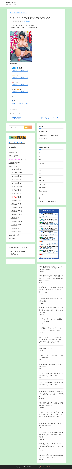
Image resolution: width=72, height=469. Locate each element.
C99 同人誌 (14, 232)
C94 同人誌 (14, 214)
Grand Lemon (43, 191)
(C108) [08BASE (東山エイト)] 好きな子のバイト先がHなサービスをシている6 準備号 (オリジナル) (51, 278)
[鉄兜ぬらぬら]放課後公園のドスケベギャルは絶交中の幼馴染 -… (49, 234)
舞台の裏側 (42, 180)
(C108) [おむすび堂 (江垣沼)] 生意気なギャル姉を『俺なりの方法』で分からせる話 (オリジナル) (51, 289)
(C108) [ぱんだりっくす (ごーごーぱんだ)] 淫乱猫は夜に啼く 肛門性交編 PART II (51, 446)
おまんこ (41, 156)
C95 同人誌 (14, 218)
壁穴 (40, 177)
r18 (22, 21)
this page (24, 247)
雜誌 (10, 239)
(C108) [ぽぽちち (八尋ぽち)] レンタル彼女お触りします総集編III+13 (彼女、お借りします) (51, 310)
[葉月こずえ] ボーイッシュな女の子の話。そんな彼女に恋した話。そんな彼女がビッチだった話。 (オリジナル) (51, 339)
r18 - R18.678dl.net (44, 220)
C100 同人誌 (14, 169)
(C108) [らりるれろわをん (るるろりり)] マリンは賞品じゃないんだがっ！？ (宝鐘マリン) (51, 394)
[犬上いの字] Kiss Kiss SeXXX (48, 348)
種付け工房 (42, 187)
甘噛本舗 (41, 163)
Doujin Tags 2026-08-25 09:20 (48, 135)
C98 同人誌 (14, 228)
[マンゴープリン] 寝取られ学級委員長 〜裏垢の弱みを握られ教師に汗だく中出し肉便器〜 (51, 435)
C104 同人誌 (14, 183)
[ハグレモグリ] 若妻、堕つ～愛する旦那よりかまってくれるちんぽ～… (49, 225)
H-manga (14, 109)
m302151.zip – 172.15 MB (20, 71)
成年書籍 (11, 235)
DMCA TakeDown (44, 132)
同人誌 (11, 166)
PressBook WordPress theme (48, 467)
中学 (40, 160)
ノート (41, 167)
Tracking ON (53, 258)
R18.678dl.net (11, 3)
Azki (40, 170)
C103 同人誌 (14, 179)
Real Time (48, 258)
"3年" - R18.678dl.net (44, 229)
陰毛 (40, 153)
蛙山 (40, 173)
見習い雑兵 (42, 184)
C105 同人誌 (14, 186)
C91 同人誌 (14, 204)
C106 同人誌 (14, 190)
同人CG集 (11, 163)
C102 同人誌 (14, 176)
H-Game (11, 156)
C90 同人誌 (14, 200)
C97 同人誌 (14, 225)
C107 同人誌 (14, 193)
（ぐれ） (41, 194)
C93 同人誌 (14, 211)
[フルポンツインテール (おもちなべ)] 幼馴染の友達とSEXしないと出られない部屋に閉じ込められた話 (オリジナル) (51, 414)
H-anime (11, 152)
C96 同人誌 (14, 221)
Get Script (43, 258)
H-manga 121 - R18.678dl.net (46, 256)
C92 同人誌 (14, 207)
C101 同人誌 (14, 172)
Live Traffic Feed (48, 210)
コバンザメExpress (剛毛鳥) (47, 201)
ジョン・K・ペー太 (17, 113)
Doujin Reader (13, 254)
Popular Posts (43, 139)
